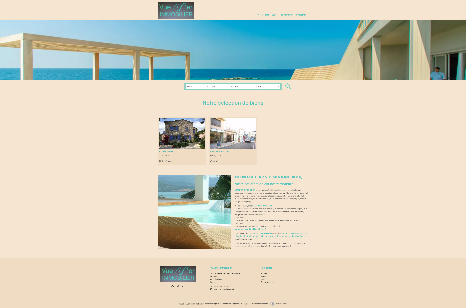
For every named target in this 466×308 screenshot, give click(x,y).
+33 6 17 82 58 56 (221, 286)
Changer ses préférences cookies (255, 303)
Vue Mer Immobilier (221, 267)
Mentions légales (212, 303)
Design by (281, 303)
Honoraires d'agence (230, 303)
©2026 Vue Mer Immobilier (191, 304)
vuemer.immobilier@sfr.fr (224, 289)
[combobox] (197, 86)
